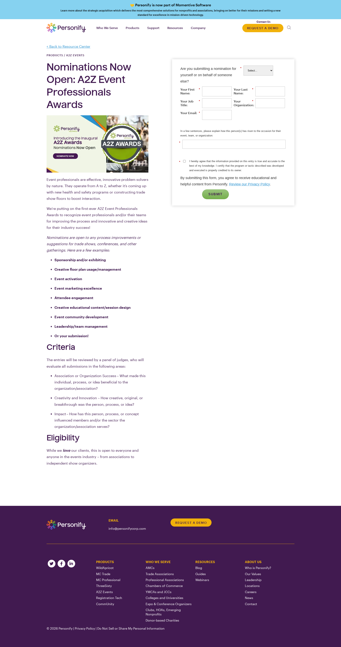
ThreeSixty (104, 586)
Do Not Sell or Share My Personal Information (131, 628)
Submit (215, 194)
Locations (252, 586)
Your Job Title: (190, 103)
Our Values (253, 574)
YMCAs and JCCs (158, 592)
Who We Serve (158, 562)
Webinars (202, 580)
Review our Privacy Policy (249, 184)
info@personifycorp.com (127, 528)
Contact (251, 604)
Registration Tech (109, 598)
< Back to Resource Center (68, 46)
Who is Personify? (258, 568)
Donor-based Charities (162, 620)
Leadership (253, 580)
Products (105, 562)
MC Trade (103, 574)
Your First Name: (190, 91)
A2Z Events (104, 592)
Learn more (171, 9)
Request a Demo (263, 28)
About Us (253, 562)
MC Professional (108, 580)
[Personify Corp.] (66, 27)
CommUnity (105, 604)
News (249, 598)
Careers (251, 592)
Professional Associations (165, 580)
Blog (198, 568)
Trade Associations (160, 574)
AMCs (150, 568)
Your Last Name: (243, 91)
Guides (200, 574)
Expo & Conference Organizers (169, 604)
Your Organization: (243, 103)
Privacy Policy (85, 628)
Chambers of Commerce (164, 586)
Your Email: (190, 113)
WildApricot (105, 568)
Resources (205, 562)
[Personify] (66, 524)
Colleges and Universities (164, 598)
